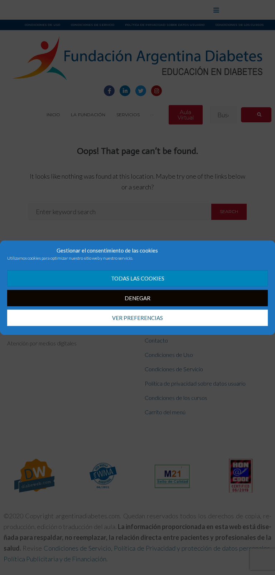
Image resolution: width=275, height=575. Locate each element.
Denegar (137, 298)
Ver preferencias (137, 318)
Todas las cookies (137, 278)
